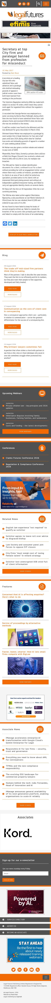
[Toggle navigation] (46, 4)
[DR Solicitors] (25, 833)
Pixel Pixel (14, 994)
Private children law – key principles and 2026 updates (27, 406)
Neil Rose (15, 73)
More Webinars (25, 431)
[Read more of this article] (25, 609)
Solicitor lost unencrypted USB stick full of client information (27, 562)
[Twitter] (10, 223)
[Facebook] (5, 223)
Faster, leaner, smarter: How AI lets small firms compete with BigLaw (24, 653)
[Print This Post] (49, 44)
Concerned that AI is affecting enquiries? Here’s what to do (23, 595)
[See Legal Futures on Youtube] (32, 970)
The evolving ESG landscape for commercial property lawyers (22, 775)
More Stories (25, 571)
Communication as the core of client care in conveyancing (25, 310)
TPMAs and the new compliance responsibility (22, 767)
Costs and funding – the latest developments (26, 425)
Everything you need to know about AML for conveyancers (26, 758)
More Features (25, 682)
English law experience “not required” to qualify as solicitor (26, 528)
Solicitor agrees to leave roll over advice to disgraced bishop (27, 537)
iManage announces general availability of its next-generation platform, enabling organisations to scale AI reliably (27, 794)
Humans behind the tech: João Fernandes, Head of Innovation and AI (27, 784)
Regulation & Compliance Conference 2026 (25, 465)
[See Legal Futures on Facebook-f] (28, 4)
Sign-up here (8, 880)
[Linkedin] (15, 223)
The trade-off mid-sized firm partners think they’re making (23, 269)
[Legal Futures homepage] (25, 15)
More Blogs (12, 294)
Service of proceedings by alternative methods (21, 624)
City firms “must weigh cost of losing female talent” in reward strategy (25, 554)
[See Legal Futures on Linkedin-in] (24, 4)
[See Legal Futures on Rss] (38, 970)
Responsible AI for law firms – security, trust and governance (26, 750)
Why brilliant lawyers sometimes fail (23, 347)
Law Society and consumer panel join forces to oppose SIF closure (25, 545)
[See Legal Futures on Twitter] (19, 4)
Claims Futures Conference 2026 (22, 458)
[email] (25, 873)
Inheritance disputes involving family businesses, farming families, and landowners (26, 416)
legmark (19, 996)
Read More (12, 289)
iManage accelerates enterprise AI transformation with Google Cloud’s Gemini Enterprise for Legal (24, 740)
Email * (7, 873)
